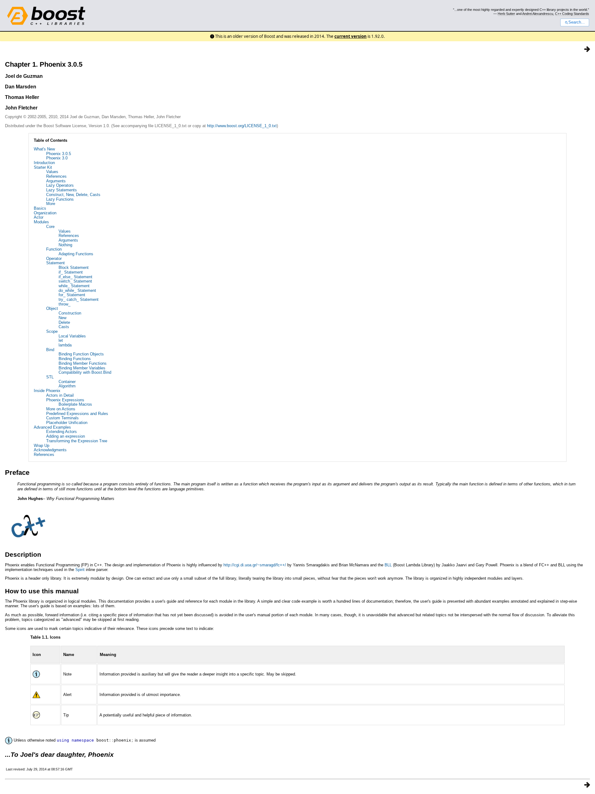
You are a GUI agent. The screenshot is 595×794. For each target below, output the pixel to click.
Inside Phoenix (47, 390)
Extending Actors (61, 431)
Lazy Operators (60, 185)
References (56, 176)
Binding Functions (75, 358)
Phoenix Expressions (65, 400)
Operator (54, 258)
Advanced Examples (52, 427)
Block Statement (74, 267)
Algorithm (67, 386)
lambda (65, 345)
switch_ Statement (75, 281)
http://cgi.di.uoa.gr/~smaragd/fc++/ (254, 565)
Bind (50, 349)
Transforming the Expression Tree (76, 441)
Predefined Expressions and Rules (77, 413)
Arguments (56, 181)
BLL (388, 565)
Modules (41, 222)
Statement (55, 263)
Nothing (65, 245)
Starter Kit (43, 167)
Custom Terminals (62, 418)
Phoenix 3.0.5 (58, 153)
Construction (70, 313)
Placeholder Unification (66, 422)
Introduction (44, 162)
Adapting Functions (76, 254)
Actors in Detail (60, 395)
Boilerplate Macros (75, 404)
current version (350, 36)
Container (67, 381)
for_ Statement (72, 294)
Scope (52, 331)
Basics (40, 208)
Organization (45, 213)
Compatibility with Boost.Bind (85, 372)
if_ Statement (71, 272)
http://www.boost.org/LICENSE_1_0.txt (242, 125)
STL (50, 377)
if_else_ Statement (75, 276)
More (50, 203)
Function (54, 249)
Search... (576, 22)
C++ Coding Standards (572, 14)
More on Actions (60, 409)
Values (52, 171)
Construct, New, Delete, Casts (73, 194)
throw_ (64, 304)
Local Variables (72, 336)
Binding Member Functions (83, 363)
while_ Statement (74, 285)
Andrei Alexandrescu (537, 14)
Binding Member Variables (82, 368)
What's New (44, 149)
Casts (64, 326)
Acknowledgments (50, 450)
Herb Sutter (506, 14)
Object (52, 308)
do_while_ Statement (77, 290)
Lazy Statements (61, 190)
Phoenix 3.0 (57, 158)
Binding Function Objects (81, 354)
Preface (17, 472)
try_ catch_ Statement (79, 299)
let (61, 340)
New (62, 317)
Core (50, 226)
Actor (38, 217)
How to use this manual (42, 591)
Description (23, 554)
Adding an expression (65, 436)
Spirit (80, 569)
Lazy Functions (60, 199)
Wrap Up (41, 445)
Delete (64, 322)
